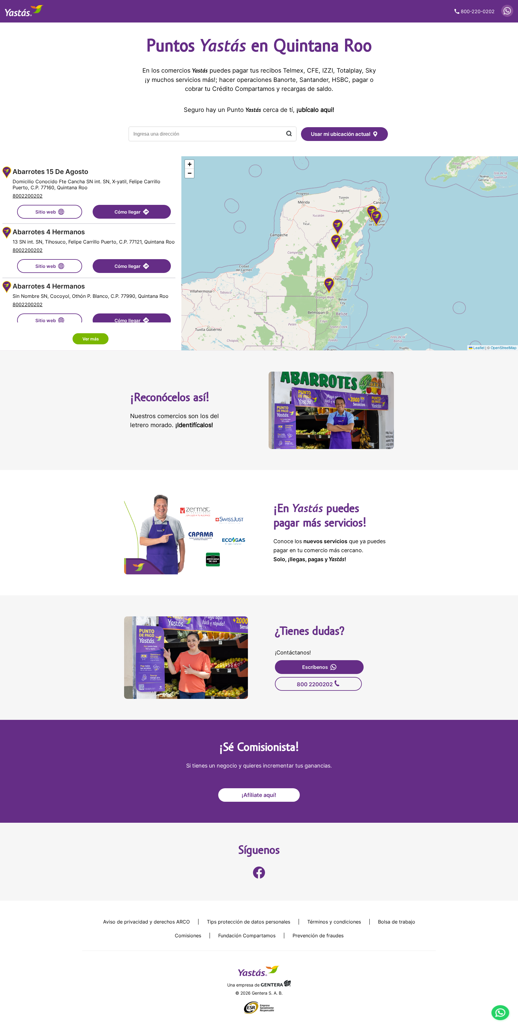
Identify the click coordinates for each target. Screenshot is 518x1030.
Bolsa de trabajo (396, 922)
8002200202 (28, 196)
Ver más (90, 338)
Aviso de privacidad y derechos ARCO (146, 922)
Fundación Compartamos (246, 936)
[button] (336, 243)
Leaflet (478, 347)
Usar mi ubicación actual (340, 134)
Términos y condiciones (334, 922)
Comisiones (188, 936)
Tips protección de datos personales (248, 922)
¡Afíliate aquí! (259, 795)
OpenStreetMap (504, 347)
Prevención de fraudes (318, 936)
